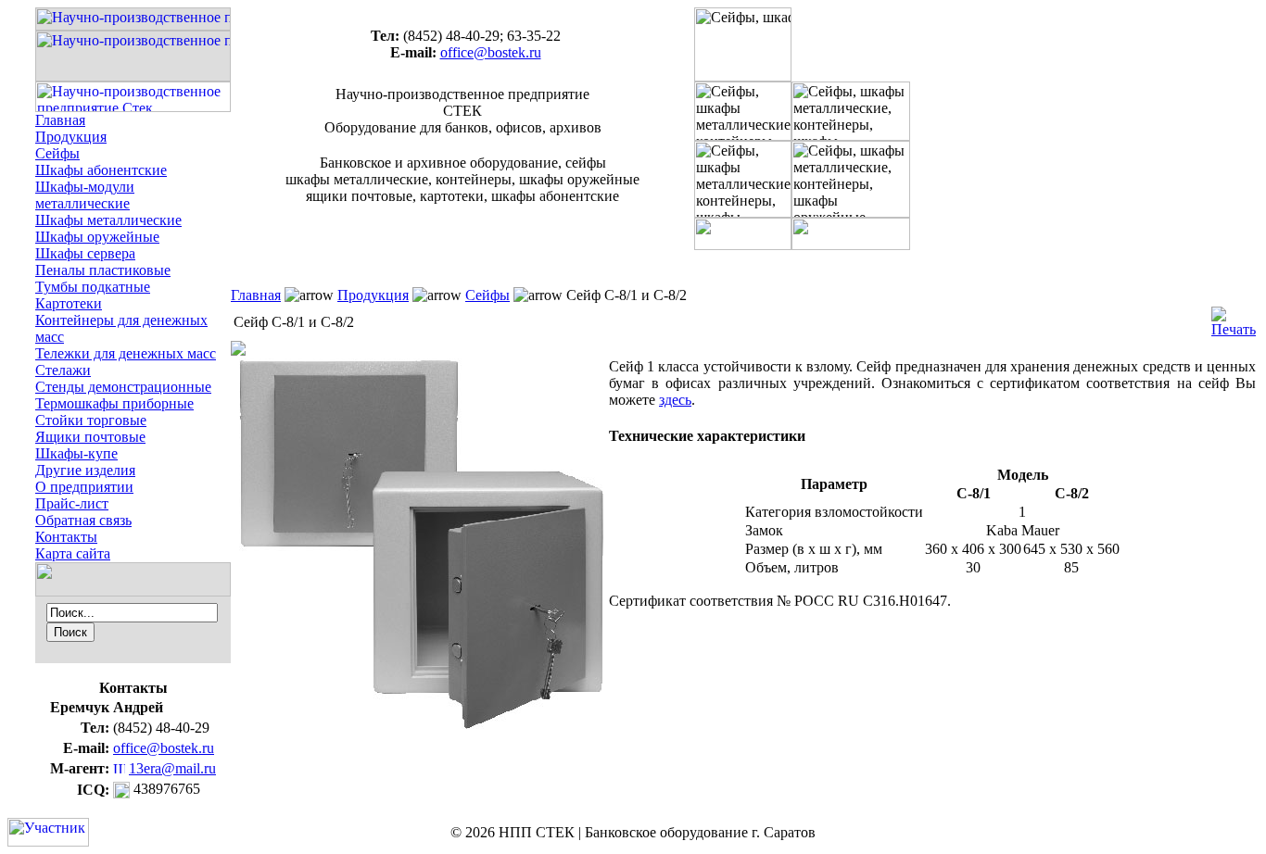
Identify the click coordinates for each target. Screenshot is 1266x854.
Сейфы (57, 153)
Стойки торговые (90, 420)
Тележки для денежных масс (125, 353)
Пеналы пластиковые (103, 270)
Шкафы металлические (108, 220)
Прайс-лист (71, 503)
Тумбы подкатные (92, 287)
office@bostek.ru (163, 748)
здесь (675, 400)
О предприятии (84, 487)
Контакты (66, 537)
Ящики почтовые (90, 437)
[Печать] (1233, 317)
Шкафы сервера (85, 253)
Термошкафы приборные (114, 403)
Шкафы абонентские (101, 170)
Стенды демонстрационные (123, 387)
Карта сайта (72, 553)
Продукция (71, 136)
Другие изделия (85, 470)
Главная (60, 120)
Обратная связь (83, 520)
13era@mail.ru (172, 768)
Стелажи (63, 370)
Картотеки (68, 303)
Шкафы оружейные (97, 237)
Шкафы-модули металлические (84, 195)
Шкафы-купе (76, 453)
